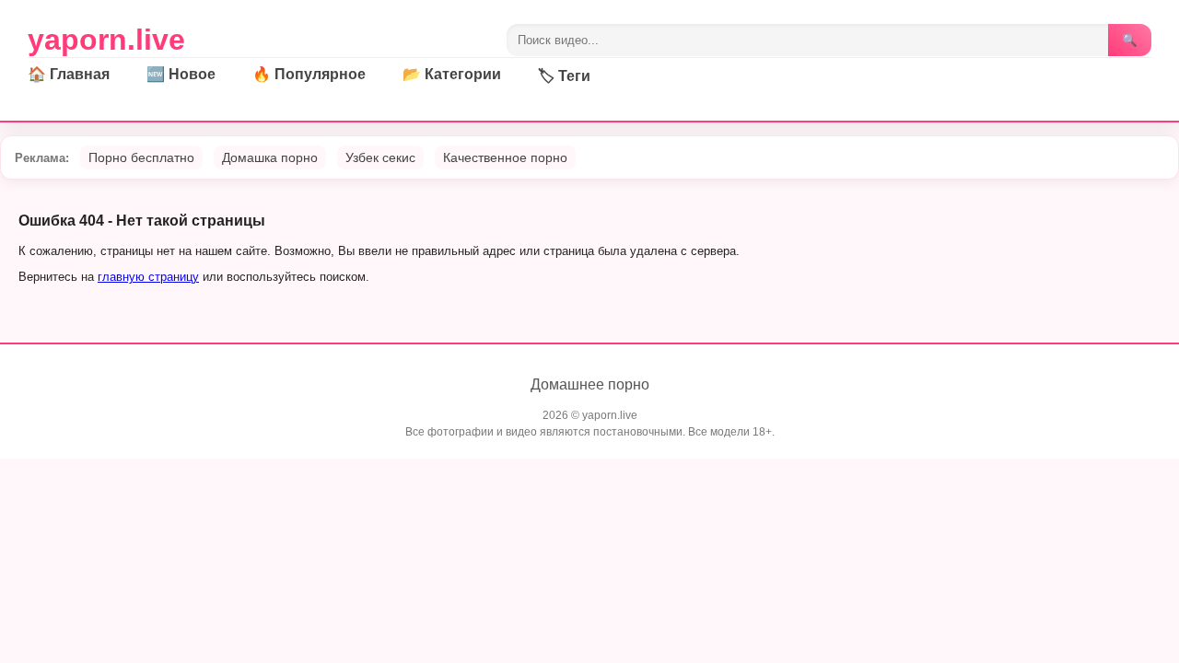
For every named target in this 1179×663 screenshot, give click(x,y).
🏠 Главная (69, 74)
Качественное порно (505, 157)
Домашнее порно (590, 384)
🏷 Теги (564, 76)
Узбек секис (380, 157)
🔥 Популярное (309, 74)
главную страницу (148, 277)
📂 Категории (452, 74)
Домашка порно (270, 157)
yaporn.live (106, 39)
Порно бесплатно (141, 157)
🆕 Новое (181, 74)
